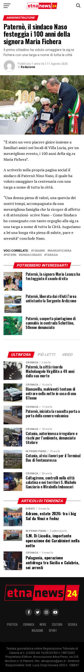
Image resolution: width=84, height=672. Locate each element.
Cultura (57, 624)
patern (10, 255)
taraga (52, 255)
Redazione (28, 67)
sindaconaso (31, 255)
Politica (12, 624)
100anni (39, 250)
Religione (37, 630)
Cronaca (28, 624)
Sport (53, 630)
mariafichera (60, 250)
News (43, 624)
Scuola (72, 624)
